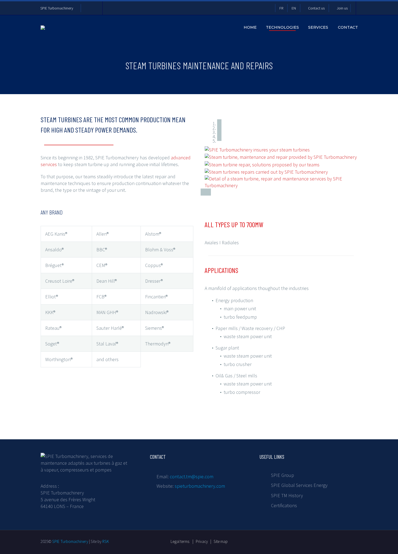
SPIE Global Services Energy (299, 485)
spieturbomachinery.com (200, 486)
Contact (348, 27)
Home (250, 27)
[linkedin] (298, 540)
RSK (105, 541)
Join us (342, 8)
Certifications (284, 505)
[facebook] (289, 540)
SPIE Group (282, 475)
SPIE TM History (287, 495)
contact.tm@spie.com (191, 476)
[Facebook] (88, 8)
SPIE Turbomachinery (56, 8)
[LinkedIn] (96, 8)
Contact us (316, 8)
